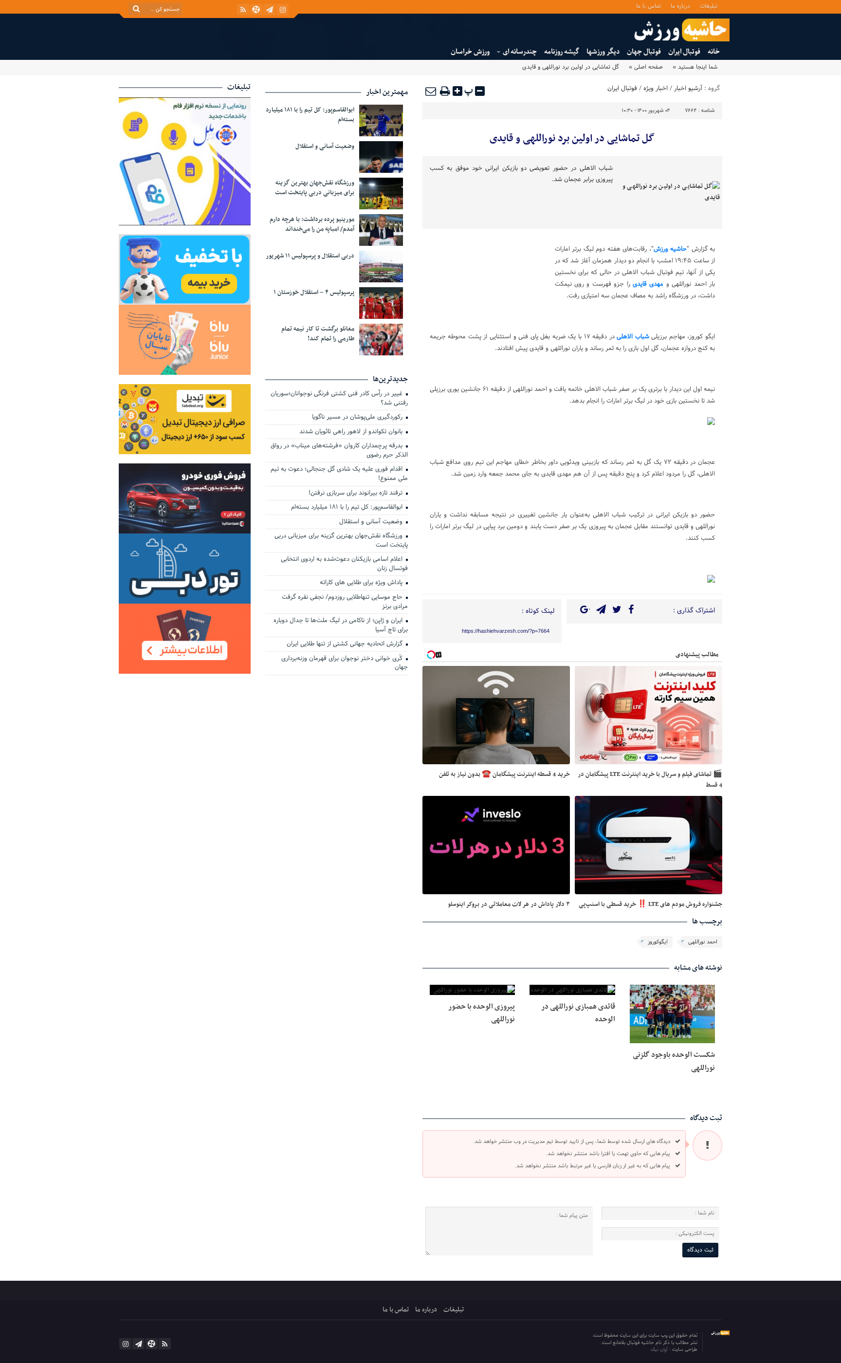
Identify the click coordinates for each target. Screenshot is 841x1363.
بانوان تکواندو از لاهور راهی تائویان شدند (351, 432)
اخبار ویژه (655, 88)
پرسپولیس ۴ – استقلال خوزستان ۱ (314, 292)
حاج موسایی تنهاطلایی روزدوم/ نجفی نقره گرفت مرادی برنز (345, 602)
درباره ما (680, 5)
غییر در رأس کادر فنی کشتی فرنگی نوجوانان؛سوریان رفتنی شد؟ (339, 398)
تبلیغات (708, 5)
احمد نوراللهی (702, 942)
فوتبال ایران (684, 52)
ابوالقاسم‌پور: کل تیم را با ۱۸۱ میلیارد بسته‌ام (310, 115)
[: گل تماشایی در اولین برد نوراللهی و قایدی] (431, 91)
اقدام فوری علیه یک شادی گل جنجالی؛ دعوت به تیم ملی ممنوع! (339, 474)
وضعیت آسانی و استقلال (324, 146)
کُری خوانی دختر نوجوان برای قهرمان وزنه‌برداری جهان (344, 663)
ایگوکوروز (658, 942)
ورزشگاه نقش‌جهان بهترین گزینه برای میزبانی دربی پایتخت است (314, 188)
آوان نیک (660, 1349)
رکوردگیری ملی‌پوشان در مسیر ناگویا (358, 418)
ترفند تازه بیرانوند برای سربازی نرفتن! (356, 493)
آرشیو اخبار (688, 88)
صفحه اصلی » (646, 67)
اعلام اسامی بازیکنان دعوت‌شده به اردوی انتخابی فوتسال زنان (344, 564)
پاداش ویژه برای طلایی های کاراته (362, 583)
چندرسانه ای (520, 52)
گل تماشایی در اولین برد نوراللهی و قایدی (572, 138)
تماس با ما (648, 5)
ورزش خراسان (470, 52)
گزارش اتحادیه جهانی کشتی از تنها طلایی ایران (345, 644)
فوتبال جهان (644, 52)
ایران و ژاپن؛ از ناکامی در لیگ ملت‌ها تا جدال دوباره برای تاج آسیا (341, 625)
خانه (714, 52)
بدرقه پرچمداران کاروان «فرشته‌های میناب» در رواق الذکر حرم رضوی (339, 451)
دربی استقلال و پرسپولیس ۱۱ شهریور (310, 256)
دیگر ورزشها (603, 52)
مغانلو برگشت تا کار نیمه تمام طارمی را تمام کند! (317, 334)
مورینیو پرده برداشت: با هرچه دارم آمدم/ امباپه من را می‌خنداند (312, 224)
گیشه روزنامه (561, 52)
